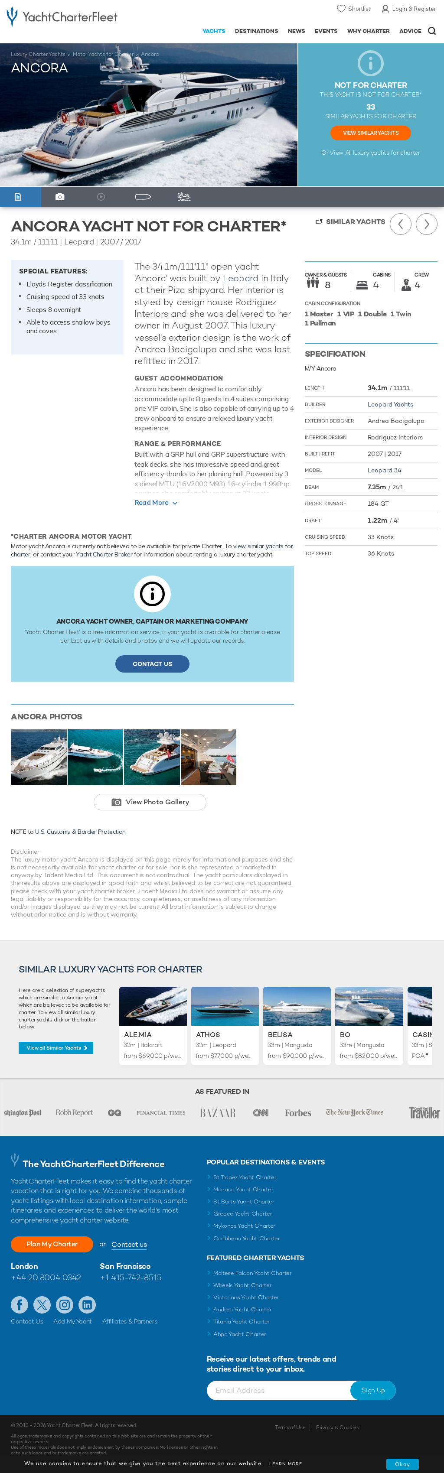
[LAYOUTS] (145, 197)
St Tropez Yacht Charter (245, 1177)
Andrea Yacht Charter (242, 1309)
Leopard (240, 278)
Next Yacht (426, 224)
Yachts (213, 31)
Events (326, 31)
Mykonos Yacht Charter (244, 1225)
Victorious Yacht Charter (246, 1297)
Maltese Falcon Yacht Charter (252, 1273)
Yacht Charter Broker (104, 554)
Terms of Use (290, 1427)
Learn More (285, 1463)
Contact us (129, 1244)
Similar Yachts (355, 221)
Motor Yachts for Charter (103, 54)
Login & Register (414, 8)
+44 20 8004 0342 (46, 1277)
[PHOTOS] (62, 197)
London (24, 1266)
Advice (410, 31)
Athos (208, 1034)
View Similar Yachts (370, 133)
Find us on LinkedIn (87, 1305)
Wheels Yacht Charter (242, 1285)
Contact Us (152, 664)
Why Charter (368, 31)
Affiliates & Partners (129, 1321)
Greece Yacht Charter (242, 1213)
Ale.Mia (138, 1034)
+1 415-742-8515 (130, 1277)
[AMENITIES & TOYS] (186, 197)
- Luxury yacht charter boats (62, 16)
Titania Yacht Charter (241, 1321)
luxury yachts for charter (386, 152)
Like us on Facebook (19, 1305)
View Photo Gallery (157, 801)
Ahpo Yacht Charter (239, 1334)
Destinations (256, 31)
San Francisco (125, 1266)
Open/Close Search (432, 31)
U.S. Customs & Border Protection (80, 832)
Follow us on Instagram (64, 1305)
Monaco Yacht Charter (243, 1189)
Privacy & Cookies (337, 1427)
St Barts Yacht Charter (243, 1201)
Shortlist (359, 8)
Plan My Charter (52, 1244)
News (296, 31)
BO (345, 1034)
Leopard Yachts (390, 404)
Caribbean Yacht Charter (246, 1238)
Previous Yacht (400, 224)
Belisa (280, 1034)
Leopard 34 (385, 470)
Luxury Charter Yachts (38, 54)
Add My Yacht (72, 1321)
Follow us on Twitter (42, 1305)
